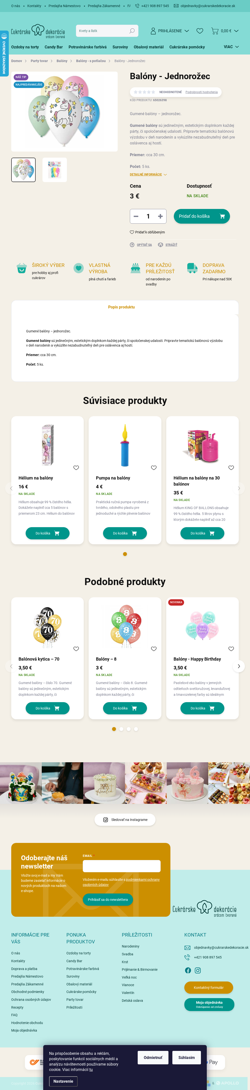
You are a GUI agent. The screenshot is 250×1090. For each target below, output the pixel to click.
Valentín (128, 993)
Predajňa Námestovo (65, 6)
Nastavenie (63, 1081)
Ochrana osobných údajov (31, 1000)
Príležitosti (74, 1007)
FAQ (14, 1015)
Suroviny (73, 976)
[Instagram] (197, 969)
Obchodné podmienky (27, 992)
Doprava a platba (24, 969)
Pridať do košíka (194, 216)
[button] (125, 554)
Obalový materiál (79, 984)
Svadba (127, 954)
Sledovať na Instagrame (129, 820)
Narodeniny (130, 946)
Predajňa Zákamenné (104, 6)
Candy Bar (74, 961)
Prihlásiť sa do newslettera (108, 900)
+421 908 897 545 (208, 957)
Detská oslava (132, 1001)
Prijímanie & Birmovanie (139, 969)
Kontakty (34, 6)
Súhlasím (186, 1057)
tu (91, 1069)
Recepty (17, 1007)
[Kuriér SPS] (39, 1062)
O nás (15, 6)
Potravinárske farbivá (82, 969)
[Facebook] (188, 969)
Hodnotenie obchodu (27, 1023)
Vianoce (128, 985)
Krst (125, 962)
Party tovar (74, 1000)
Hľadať (132, 31)
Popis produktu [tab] (121, 307)
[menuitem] (26, 47)
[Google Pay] (210, 1062)
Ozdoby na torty (78, 953)
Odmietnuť (153, 1057)
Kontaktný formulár (209, 988)
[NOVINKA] (202, 626)
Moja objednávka (24, 1030)
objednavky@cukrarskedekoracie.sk (221, 947)
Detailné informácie (146, 174)
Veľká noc (129, 977)
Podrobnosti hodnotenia (202, 92)
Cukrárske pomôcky (81, 992)
